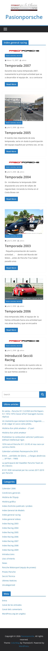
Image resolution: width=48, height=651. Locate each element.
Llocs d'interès (8, 558)
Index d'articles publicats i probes (17, 506)
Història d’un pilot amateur (14, 432)
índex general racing (13, 56)
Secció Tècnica (8, 576)
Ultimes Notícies (9, 580)
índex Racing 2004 (10, 528)
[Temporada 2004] (24, 163)
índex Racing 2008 (10, 545)
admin (24, 60)
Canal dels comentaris (12, 609)
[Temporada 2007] (24, 52)
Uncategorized (8, 585)
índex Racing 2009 (10, 550)
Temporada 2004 (18, 177)
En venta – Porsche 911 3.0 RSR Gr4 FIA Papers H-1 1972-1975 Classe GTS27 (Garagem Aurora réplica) (22, 414)
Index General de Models (13, 510)
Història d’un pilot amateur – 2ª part (18, 428)
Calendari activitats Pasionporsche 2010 (20, 451)
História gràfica (9, 501)
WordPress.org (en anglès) (13, 613)
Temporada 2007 (18, 65)
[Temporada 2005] (24, 107)
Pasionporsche (24, 16)
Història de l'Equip (10, 497)
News (4, 563)
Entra (4, 600)
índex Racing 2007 (10, 541)
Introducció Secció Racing (19, 357)
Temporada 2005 (18, 132)
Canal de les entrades (12, 605)
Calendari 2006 (9, 488)
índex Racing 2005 (10, 532)
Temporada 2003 (18, 246)
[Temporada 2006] (24, 289)
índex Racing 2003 (10, 523)
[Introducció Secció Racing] (24, 342)
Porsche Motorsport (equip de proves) (19, 567)
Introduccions (8, 554)
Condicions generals (11, 493)
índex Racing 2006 (10, 536)
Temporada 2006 (18, 311)
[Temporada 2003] (24, 221)
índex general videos (11, 519)
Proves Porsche (9, 572)
